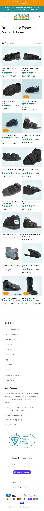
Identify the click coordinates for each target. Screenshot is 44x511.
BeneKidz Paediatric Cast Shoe (10, 266)
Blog (6, 360)
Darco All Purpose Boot (9, 298)
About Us (8, 349)
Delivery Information (12, 329)
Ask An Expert (10, 355)
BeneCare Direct (18, 507)
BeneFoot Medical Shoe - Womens (30, 69)
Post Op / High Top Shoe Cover (30, 266)
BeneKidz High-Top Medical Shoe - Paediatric (31, 235)
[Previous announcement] (4, 2)
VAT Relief (8, 365)
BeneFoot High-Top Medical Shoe (31, 136)
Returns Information (12, 334)
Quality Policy (10, 424)
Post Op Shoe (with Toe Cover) (9, 102)
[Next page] (28, 313)
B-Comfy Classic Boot (9, 135)
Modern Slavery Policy (13, 420)
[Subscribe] (33, 464)
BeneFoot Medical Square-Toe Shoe (11, 170)
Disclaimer (8, 370)
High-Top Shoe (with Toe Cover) (30, 170)
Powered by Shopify (29, 507)
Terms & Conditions (12, 375)
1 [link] (15, 313)
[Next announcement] (39, 2)
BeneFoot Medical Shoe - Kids (12, 235)
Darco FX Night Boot (29, 298)
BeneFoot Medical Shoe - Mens (10, 69)
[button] (4, 17)
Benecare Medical (11, 339)
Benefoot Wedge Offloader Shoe (31, 203)
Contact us (8, 344)
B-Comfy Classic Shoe (29, 101)
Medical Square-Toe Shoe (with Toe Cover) (10, 203)
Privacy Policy (9, 380)
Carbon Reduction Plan (14, 415)
